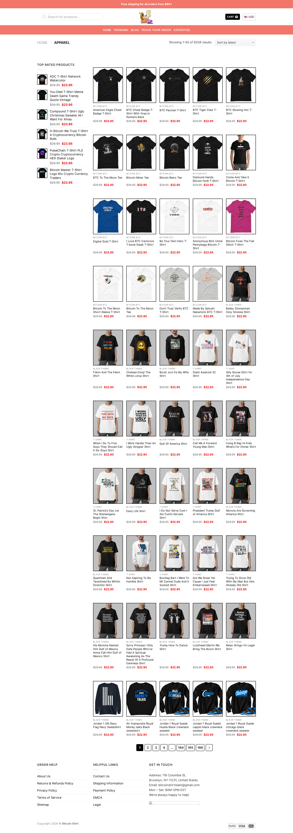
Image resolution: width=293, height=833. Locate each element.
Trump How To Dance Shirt (174, 647)
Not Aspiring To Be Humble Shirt (138, 579)
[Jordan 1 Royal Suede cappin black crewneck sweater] (207, 698)
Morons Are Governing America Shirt (240, 512)
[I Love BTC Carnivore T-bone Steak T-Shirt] (141, 216)
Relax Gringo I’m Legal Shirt (240, 647)
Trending (121, 29)
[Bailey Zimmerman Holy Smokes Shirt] (241, 283)
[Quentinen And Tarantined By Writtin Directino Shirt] (108, 553)
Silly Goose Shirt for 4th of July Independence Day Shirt (239, 378)
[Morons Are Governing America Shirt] (241, 485)
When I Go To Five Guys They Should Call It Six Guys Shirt (107, 446)
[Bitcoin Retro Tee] (174, 152)
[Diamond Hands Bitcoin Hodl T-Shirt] (207, 152)
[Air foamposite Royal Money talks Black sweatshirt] (141, 698)
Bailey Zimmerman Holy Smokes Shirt (238, 310)
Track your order (156, 29)
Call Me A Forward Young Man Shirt (205, 444)
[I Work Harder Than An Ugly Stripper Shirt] (141, 418)
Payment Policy (104, 790)
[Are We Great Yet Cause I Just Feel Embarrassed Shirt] (207, 553)
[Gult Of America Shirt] (174, 418)
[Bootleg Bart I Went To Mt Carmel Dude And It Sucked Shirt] (174, 553)
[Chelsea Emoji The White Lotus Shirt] (141, 347)
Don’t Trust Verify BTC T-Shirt (174, 310)
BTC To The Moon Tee (107, 177)
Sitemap (43, 804)
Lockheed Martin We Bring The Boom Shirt (207, 647)
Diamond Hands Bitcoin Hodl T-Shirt (206, 179)
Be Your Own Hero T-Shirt (173, 242)
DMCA (97, 797)
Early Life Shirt (135, 511)
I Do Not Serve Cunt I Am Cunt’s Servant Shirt (173, 514)
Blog (135, 29)
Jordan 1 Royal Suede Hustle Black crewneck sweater (174, 727)
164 (181, 747)
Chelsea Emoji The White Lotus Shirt (138, 374)
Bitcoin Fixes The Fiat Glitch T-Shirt (240, 242)
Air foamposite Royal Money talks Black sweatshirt (139, 727)
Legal (97, 804)
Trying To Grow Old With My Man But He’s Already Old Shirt (240, 581)
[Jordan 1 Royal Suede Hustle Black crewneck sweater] (174, 698)
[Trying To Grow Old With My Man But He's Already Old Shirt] (241, 553)
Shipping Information (108, 783)
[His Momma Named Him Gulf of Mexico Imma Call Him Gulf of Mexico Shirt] (108, 620)
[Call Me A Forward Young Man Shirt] (207, 418)
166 (200, 747)
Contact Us (101, 776)
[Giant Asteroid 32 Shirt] (207, 347)
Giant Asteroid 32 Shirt (204, 374)
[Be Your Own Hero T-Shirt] (174, 216)
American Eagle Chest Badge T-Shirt (107, 111)
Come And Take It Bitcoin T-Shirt (237, 179)
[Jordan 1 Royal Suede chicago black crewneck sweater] (241, 698)
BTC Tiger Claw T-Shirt (205, 111)
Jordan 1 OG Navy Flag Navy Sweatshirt (107, 725)
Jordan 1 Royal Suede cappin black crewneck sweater (207, 727)
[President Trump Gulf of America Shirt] (207, 485)
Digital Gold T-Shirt (105, 241)
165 (190, 747)
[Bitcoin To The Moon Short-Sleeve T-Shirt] (108, 283)
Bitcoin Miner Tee (137, 177)
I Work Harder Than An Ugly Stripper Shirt (141, 444)
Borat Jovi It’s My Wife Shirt (174, 374)
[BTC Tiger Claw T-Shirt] (207, 85)
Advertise (182, 29)
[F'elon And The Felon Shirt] (108, 347)
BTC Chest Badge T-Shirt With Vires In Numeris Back (139, 113)
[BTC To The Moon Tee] (108, 152)
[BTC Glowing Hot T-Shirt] (241, 85)
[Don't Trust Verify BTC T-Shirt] (174, 283)
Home (107, 29)
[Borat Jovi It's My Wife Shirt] (174, 347)
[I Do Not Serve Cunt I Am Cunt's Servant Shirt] (174, 485)
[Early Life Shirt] (141, 485)
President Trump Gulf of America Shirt (206, 512)
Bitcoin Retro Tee (171, 177)
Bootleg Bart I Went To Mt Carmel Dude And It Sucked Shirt (174, 581)
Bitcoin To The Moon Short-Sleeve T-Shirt (106, 310)
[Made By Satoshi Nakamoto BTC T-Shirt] (207, 283)
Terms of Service (49, 797)
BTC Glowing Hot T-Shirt (239, 111)
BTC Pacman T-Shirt (173, 110)
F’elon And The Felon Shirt (106, 374)
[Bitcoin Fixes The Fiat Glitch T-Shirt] (241, 216)
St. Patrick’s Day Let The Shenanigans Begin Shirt (106, 514)
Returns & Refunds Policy (55, 783)
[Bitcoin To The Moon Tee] (141, 283)
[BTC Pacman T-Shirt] (174, 85)
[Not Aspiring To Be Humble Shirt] (141, 553)
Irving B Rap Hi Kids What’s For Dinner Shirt (241, 444)
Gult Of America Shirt (173, 443)
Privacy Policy (47, 790)
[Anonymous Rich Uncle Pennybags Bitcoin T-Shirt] (207, 216)
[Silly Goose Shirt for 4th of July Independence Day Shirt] (241, 347)
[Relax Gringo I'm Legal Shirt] (241, 620)
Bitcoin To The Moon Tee (139, 310)
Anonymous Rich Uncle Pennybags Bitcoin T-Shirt (207, 244)
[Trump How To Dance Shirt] (174, 620)
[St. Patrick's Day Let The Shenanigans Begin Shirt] (108, 485)
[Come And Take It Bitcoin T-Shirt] (241, 152)
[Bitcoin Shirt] (146, 16)
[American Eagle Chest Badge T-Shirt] (108, 85)
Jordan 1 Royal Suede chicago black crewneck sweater (240, 727)
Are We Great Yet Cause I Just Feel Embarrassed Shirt (205, 581)
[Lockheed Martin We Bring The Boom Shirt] (207, 620)
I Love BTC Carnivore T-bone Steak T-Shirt (140, 242)
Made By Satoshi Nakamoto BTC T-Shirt (207, 310)
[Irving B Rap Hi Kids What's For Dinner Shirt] (241, 418)
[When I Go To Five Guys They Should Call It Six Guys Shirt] (108, 418)
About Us (43, 776)
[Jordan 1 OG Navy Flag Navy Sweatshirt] (108, 698)
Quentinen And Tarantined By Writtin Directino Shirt (106, 581)
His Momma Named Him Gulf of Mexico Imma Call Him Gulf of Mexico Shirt (107, 651)
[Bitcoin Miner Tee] (141, 152)
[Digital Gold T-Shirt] (108, 216)
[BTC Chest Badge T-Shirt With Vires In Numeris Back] (141, 85)
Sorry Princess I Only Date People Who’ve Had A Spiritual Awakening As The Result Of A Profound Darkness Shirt (139, 654)
